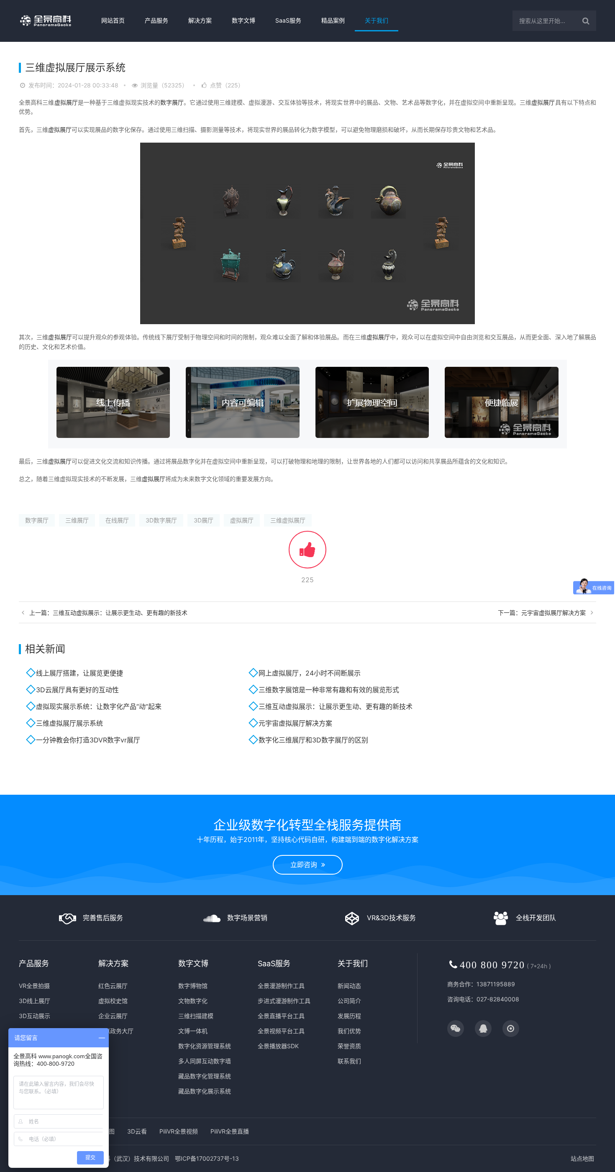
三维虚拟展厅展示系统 (69, 723)
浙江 (248, 791)
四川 (409, 791)
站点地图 (582, 1158)
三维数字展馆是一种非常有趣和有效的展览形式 (329, 690)
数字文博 (243, 20)
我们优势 (349, 1030)
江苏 (235, 791)
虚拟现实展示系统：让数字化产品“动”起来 (98, 706)
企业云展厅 (113, 1015)
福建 (275, 791)
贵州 (422, 791)
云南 (436, 791)
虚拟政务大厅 (115, 1030)
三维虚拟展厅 (287, 520)
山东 (302, 791)
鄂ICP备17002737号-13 (207, 1158)
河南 (315, 791)
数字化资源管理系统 (204, 1045)
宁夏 (503, 791)
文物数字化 (193, 1000)
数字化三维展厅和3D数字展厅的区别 (313, 740)
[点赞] (307, 553)
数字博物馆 (193, 985)
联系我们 (349, 1061)
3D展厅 (203, 520)
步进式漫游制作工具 (284, 1000)
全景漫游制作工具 (281, 985)
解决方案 (200, 20)
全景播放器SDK (278, 1045)
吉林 (189, 791)
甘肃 (476, 791)
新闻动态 (349, 985)
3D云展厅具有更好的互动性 (77, 690)
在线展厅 (117, 520)
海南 (382, 791)
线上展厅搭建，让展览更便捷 (79, 673)
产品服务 (156, 20)
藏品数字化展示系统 (204, 1091)
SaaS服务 (288, 20)
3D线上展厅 (34, 1000)
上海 (222, 791)
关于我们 (376, 20)
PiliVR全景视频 (178, 1131)
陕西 (463, 791)
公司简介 (349, 1000)
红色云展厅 (113, 985)
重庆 (396, 791)
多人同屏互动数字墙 (204, 1061)
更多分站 (535, 791)
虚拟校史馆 (113, 1000)
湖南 (342, 791)
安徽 (262, 791)
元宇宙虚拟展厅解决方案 (295, 723)
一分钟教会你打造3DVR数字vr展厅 (88, 740)
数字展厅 (172, 102)
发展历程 (349, 1015)
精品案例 (333, 20)
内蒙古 (159, 791)
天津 (116, 791)
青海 (489, 791)
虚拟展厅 (66, 102)
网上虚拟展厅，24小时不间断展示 (310, 673)
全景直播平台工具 (281, 1015)
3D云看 (137, 1131)
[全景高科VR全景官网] (53, 20)
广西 (369, 791)
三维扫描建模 (195, 1015)
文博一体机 (193, 1030)
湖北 (329, 791)
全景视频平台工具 (281, 1030)
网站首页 (113, 20)
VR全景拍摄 (34, 985)
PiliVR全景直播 (229, 1131)
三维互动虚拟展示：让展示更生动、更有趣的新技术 (336, 706)
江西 (289, 791)
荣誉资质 (349, 1045)
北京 (103, 791)
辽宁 (176, 791)
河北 (130, 791)
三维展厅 (77, 520)
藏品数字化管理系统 (204, 1076)
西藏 (449, 791)
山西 (143, 791)
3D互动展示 (34, 1015)
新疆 (516, 791)
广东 (355, 791)
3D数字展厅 (161, 520)
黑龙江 (205, 791)
